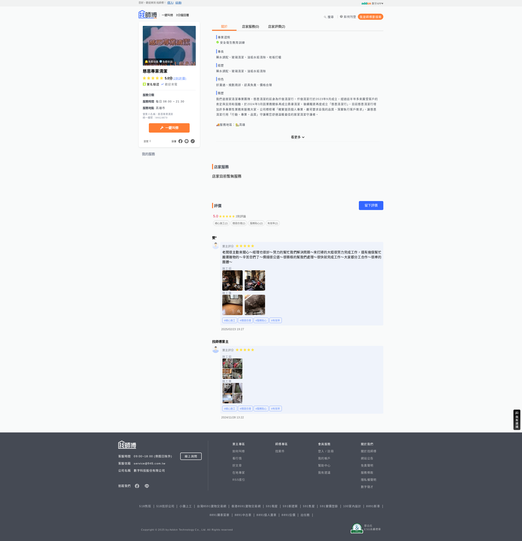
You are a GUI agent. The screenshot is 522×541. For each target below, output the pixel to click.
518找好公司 (165, 506)
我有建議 (324, 472)
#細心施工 (229, 320)
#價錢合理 (245, 320)
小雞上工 (185, 506)
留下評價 (371, 205)
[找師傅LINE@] (147, 486)
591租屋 (272, 506)
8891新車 (373, 506)
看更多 (296, 137)
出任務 (305, 515)
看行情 (237, 458)
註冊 (330, 451)
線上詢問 (191, 456)
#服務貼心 (261, 320)
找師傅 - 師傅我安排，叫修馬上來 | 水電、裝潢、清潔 (148, 14)
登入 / (322, 451)
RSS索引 (238, 479)
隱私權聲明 (368, 479)
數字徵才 (367, 486)
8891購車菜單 (220, 515)
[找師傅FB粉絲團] (137, 486)
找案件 (280, 451)
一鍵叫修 (172, 128)
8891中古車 (243, 515)
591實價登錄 (329, 506)
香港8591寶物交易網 (246, 506)
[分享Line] (187, 141)
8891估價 (288, 515)
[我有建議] (516, 420)
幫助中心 (324, 465)
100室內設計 (352, 506)
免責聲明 (367, 465)
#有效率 (275, 320)
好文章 (237, 465)
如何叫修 (238, 451)
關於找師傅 (368, 451)
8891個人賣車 (266, 515)
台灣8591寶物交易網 (211, 506)
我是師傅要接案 (371, 17)
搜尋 (331, 17)
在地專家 (238, 472)
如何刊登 (350, 16)
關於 (224, 26)
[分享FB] (180, 141)
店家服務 (250, 26)
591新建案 (290, 506)
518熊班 (145, 506)
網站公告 (367, 458)
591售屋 (309, 506)
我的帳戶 (324, 458)
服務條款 (367, 472)
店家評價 (276, 26)
